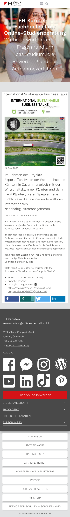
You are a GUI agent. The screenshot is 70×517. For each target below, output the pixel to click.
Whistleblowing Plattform (35, 471)
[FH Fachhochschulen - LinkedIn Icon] (26, 381)
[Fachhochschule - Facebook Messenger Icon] (26, 364)
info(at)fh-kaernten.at (17, 345)
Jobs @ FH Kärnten (35, 488)
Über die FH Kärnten (17, 415)
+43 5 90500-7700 (13, 341)
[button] (12, 299)
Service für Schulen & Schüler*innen (35, 506)
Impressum (35, 436)
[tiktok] (43, 380)
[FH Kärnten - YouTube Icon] (9, 381)
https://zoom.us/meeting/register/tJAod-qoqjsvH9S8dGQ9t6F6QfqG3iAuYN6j (30, 290)
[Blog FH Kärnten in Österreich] (61, 363)
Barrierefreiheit (35, 462)
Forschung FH (12, 422)
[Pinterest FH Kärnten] (61, 380)
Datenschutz (35, 453)
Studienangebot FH (16, 402)
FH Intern (35, 497)
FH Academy (11, 409)
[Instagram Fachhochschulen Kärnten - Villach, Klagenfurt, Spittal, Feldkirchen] (43, 364)
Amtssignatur (35, 445)
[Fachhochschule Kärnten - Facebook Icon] (9, 364)
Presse (35, 480)
